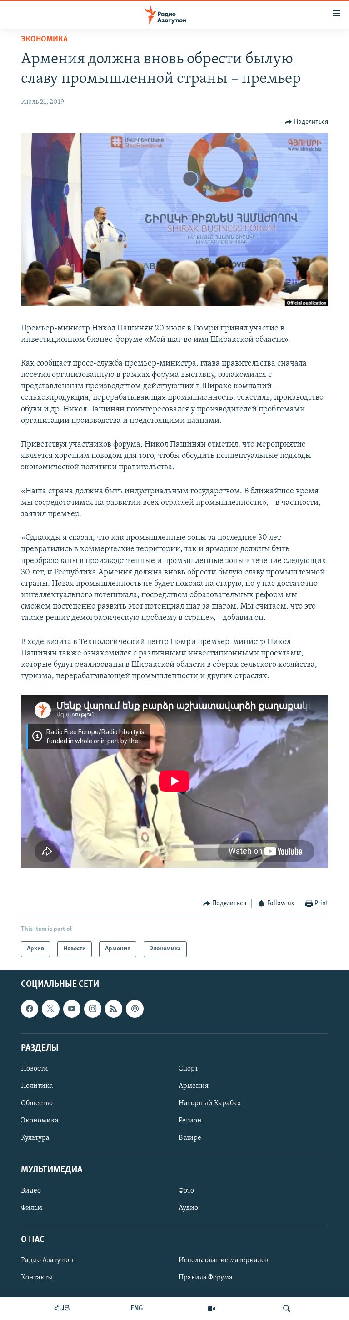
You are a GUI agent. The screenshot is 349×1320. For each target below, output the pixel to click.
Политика (37, 1086)
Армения (194, 1086)
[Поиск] (286, 1308)
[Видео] (211, 1308)
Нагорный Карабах (210, 1103)
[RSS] (113, 1008)
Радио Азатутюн (47, 1260)
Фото (186, 1190)
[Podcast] (134, 1008)
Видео (31, 1190)
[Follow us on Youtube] (71, 1008)
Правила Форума (206, 1277)
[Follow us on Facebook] (29, 1008)
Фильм (31, 1208)
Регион (190, 1120)
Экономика (44, 40)
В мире (190, 1138)
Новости (34, 1068)
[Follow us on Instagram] (92, 1008)
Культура (35, 1138)
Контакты (37, 1277)
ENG (136, 1308)
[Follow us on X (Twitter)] (50, 1008)
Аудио (188, 1208)
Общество (37, 1103)
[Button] (307, 122)
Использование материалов (224, 1260)
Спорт (188, 1068)
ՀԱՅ (62, 1308)
